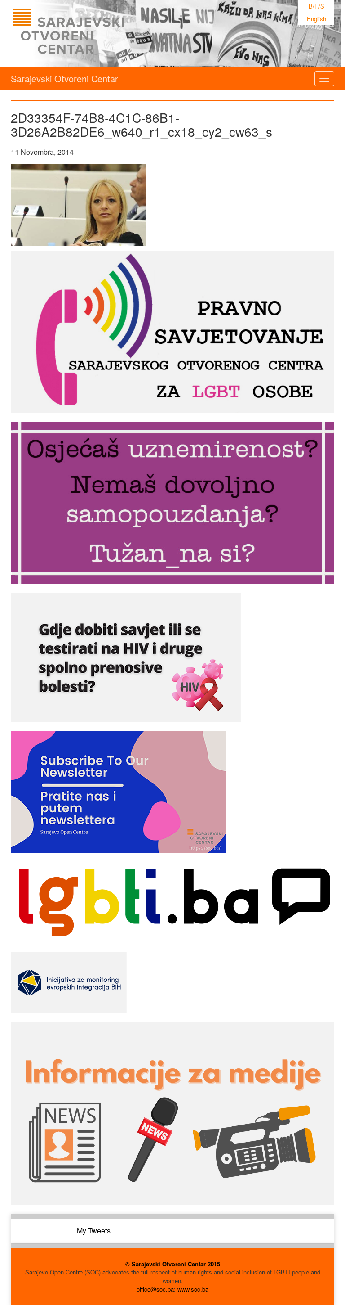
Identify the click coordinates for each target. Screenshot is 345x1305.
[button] (78, 205)
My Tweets (94, 1230)
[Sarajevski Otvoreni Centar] (86, 34)
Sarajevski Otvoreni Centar (64, 78)
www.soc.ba (192, 1289)
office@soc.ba (155, 1289)
